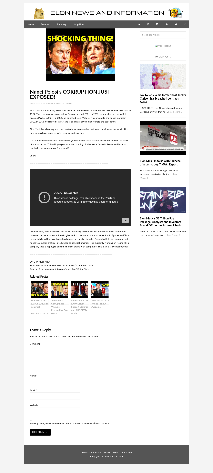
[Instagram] (157, 24)
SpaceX (60, 122)
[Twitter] (176, 24)
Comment (35, 344)
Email (33, 390)
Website (34, 405)
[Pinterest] (148, 24)
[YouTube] (166, 24)
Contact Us (95, 453)
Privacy (106, 453)
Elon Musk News (106, 11)
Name (33, 376)
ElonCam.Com (115, 456)
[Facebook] (185, 24)
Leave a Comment (64, 103)
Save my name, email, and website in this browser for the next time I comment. (70, 423)
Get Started (126, 453)
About (84, 453)
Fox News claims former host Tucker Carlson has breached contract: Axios (163, 99)
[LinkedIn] (138, 24)
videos (45, 314)
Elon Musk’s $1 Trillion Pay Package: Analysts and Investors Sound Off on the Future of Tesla (160, 222)
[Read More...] (175, 112)
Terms (115, 453)
